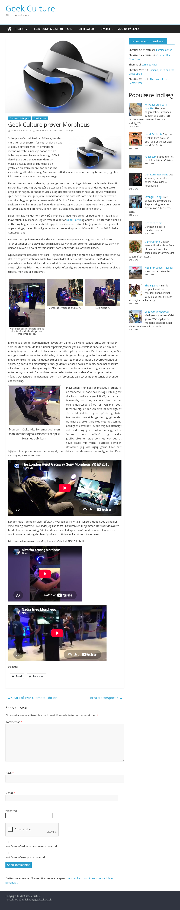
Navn (9, 772)
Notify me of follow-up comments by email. (31, 846)
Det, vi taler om (153, 223)
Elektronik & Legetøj (48, 29)
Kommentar (13, 722)
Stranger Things (154, 197)
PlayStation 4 (40, 118)
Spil (69, 29)
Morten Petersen (44, 130)
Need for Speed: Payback (159, 267)
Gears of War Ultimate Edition (32, 698)
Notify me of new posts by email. (25, 857)
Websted (11, 811)
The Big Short (152, 285)
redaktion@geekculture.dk (37, 899)
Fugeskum (150, 156)
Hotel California (153, 134)
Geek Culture (30, 8)
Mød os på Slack (128, 29)
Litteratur (86, 29)
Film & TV (21, 29)
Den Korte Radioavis (156, 174)
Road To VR (73, 219)
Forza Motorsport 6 (105, 698)
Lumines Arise (164, 50)
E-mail (10, 792)
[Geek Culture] (9, 29)
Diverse (106, 29)
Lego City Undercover (157, 311)
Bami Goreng (152, 241)
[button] (27, 307)
